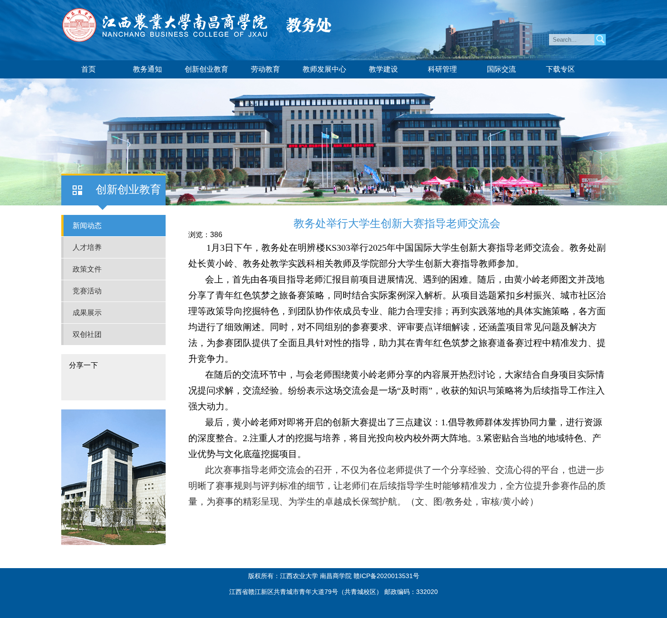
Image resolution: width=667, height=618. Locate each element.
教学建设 (383, 69)
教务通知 (147, 69)
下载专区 (560, 69)
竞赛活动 (87, 291)
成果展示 (87, 312)
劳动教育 (265, 69)
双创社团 (87, 334)
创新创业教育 (206, 69)
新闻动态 (87, 225)
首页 (88, 69)
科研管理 (442, 69)
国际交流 (501, 69)
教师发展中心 (324, 69)
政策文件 (87, 269)
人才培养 (87, 247)
